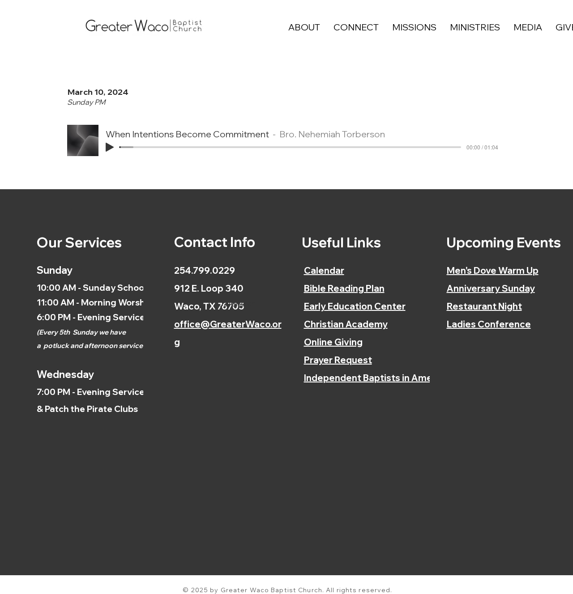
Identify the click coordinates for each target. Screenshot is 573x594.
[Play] (110, 147)
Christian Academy (346, 324)
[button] (304, 27)
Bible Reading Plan (344, 288)
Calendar (324, 270)
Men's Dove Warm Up (493, 270)
